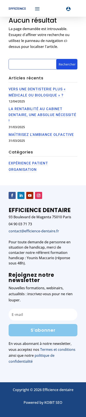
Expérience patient (28, 163)
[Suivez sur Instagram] (38, 195)
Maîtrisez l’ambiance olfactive (41, 135)
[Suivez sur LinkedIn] (20, 195)
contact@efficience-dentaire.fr (34, 231)
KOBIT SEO (53, 402)
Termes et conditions (57, 349)
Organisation (23, 170)
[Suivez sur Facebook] (12, 195)
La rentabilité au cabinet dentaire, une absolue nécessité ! (42, 115)
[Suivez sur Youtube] (29, 195)
